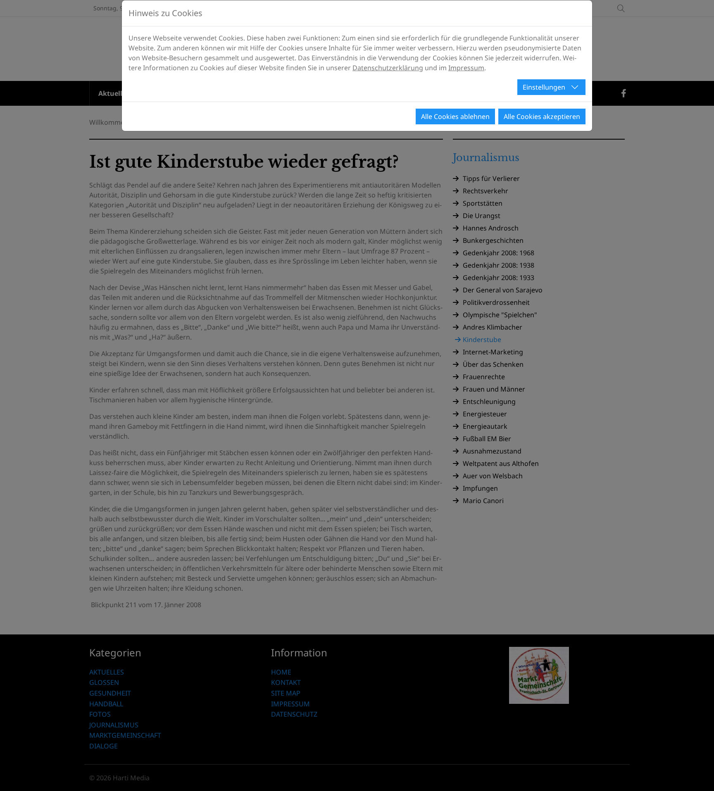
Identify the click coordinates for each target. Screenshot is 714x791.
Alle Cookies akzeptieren (542, 116)
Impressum (466, 67)
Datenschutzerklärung (387, 67)
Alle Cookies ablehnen (455, 116)
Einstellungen (544, 87)
